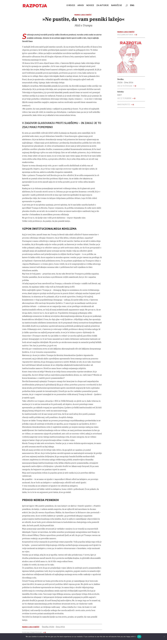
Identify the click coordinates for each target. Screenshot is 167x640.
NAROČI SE (116, 5)
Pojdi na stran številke (32, 632)
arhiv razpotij (123, 105)
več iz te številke (124, 86)
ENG (132, 5)
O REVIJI (70, 5)
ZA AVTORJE (102, 5)
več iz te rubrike (124, 98)
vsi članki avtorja (125, 35)
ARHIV (80, 5)
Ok (139, 636)
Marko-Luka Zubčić (82, 15)
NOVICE (90, 5)
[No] (164, 636)
